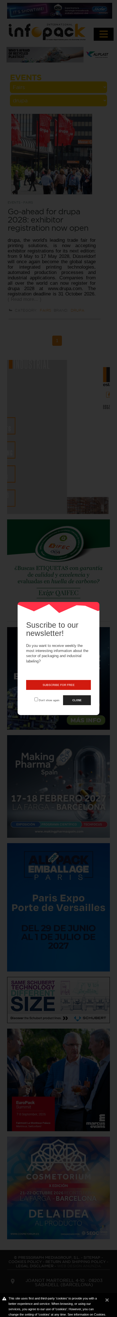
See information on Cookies (86, 1314)
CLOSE (77, 700)
